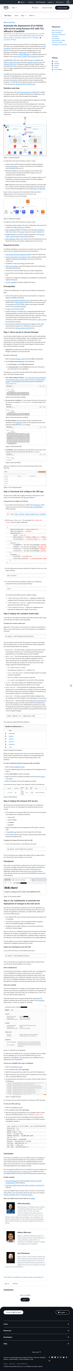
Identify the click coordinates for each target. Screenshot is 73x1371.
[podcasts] (66, 1358)
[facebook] (52, 1358)
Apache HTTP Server (14, 62)
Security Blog (37, 1277)
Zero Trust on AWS (57, 42)
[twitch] (61, 1358)
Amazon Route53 (32, 871)
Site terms (12, 1363)
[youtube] (63, 1358)
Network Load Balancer (12, 166)
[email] (49, 1361)
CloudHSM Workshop (20, 306)
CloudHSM (16, 1277)
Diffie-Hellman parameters (37, 700)
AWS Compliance (56, 32)
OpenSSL (14, 80)
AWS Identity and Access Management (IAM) (18, 254)
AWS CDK (27, 324)
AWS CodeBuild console (17, 767)
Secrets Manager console (18, 359)
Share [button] (14, 39)
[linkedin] (55, 1358)
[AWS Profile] (68, 2)
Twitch (56, 67)
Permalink (35, 37)
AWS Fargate (22, 52)
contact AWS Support (26, 1194)
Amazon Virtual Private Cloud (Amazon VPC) (18, 257)
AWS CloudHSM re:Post (12, 1194)
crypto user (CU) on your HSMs (15, 309)
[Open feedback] (71, 685)
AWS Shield (33, 188)
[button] (62, 8)
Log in (24, 1299)
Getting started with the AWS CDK (25, 328)
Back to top (35, 1352)
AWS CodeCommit (19, 227)
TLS (42, 1277)
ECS (21, 1277)
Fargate (25, 1277)
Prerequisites (18, 422)
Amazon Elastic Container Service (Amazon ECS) (26, 56)
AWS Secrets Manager (12, 266)
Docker (22, 232)
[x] (49, 1358)
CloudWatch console (16, 1067)
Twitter (33, 1198)
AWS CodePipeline (11, 230)
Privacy (5, 1363)
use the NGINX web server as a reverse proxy (18, 1171)
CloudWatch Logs (11, 832)
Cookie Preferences (22, 1363)
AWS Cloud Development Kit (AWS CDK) (28, 92)
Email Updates (57, 69)
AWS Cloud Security (57, 30)
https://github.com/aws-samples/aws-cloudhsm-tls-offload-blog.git (37, 514)
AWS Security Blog (9, 22)
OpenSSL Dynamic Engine (35, 62)
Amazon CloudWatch (11, 282)
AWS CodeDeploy (25, 54)
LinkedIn (56, 65)
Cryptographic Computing (59, 44)
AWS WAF (42, 188)
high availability (19, 302)
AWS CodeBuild (38, 230)
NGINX (5, 62)
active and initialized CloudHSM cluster (18, 300)
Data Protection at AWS (58, 40)
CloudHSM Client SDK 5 (10, 64)
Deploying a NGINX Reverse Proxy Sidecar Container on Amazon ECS (25, 1185)
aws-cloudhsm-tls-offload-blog (34, 507)
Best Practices (55, 38)
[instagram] (58, 1358)
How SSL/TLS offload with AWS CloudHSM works (21, 84)
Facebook (56, 63)
